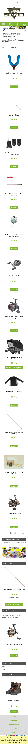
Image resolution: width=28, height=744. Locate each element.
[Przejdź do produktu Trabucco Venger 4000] (14, 502)
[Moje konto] (17, 24)
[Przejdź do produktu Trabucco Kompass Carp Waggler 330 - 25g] (14, 103)
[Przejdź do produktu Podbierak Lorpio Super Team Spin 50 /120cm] (14, 223)
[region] (14, 553)
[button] (3, 24)
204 (23, 533)
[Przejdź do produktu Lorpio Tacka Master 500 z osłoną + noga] (14, 346)
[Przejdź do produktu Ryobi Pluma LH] (14, 264)
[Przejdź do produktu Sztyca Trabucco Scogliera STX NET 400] (14, 421)
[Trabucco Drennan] (14, 28)
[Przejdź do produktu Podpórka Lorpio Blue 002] (14, 62)
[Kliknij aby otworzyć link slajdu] (14, 553)
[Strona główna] (14, 12)
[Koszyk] (24, 24)
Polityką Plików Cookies (12, 739)
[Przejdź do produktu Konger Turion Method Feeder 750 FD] (14, 305)
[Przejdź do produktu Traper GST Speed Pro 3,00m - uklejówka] (14, 183)
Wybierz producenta (7, 666)
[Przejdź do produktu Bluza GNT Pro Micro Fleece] (14, 382)
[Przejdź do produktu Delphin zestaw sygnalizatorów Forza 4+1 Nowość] (14, 143)
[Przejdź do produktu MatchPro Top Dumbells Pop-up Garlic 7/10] (14, 462)
